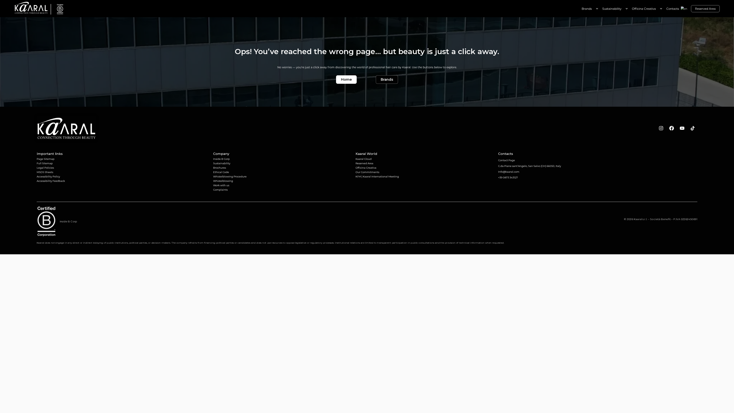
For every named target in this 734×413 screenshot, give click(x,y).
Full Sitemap (45, 163)
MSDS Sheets (45, 172)
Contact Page (506, 160)
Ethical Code (221, 172)
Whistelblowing (223, 180)
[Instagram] (661, 128)
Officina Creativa (644, 9)
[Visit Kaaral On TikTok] (692, 128)
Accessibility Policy (48, 176)
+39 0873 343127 (508, 177)
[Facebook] (671, 128)
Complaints (220, 189)
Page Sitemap (45, 158)
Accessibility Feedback (51, 180)
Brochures (219, 167)
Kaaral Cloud (364, 158)
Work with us (221, 185)
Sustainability (611, 9)
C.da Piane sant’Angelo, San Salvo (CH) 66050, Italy (529, 165)
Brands (587, 9)
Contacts (672, 9)
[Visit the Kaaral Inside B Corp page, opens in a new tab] (58, 9)
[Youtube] (682, 128)
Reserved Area (705, 9)
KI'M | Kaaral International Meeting (377, 176)
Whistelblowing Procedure (230, 176)
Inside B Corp (221, 158)
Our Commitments (367, 172)
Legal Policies (45, 167)
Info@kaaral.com (508, 171)
